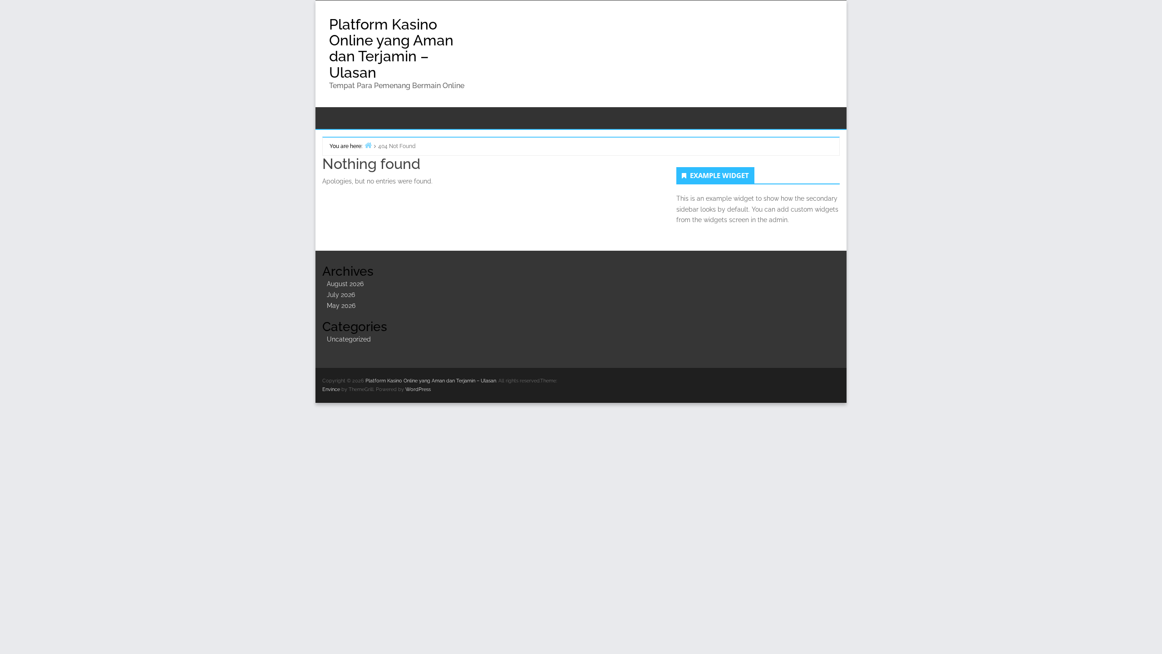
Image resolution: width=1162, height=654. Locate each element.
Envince (331, 389)
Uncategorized (349, 339)
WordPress (418, 389)
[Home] (368, 145)
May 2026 (341, 305)
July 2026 (341, 294)
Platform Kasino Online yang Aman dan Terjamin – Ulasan (391, 48)
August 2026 (345, 283)
